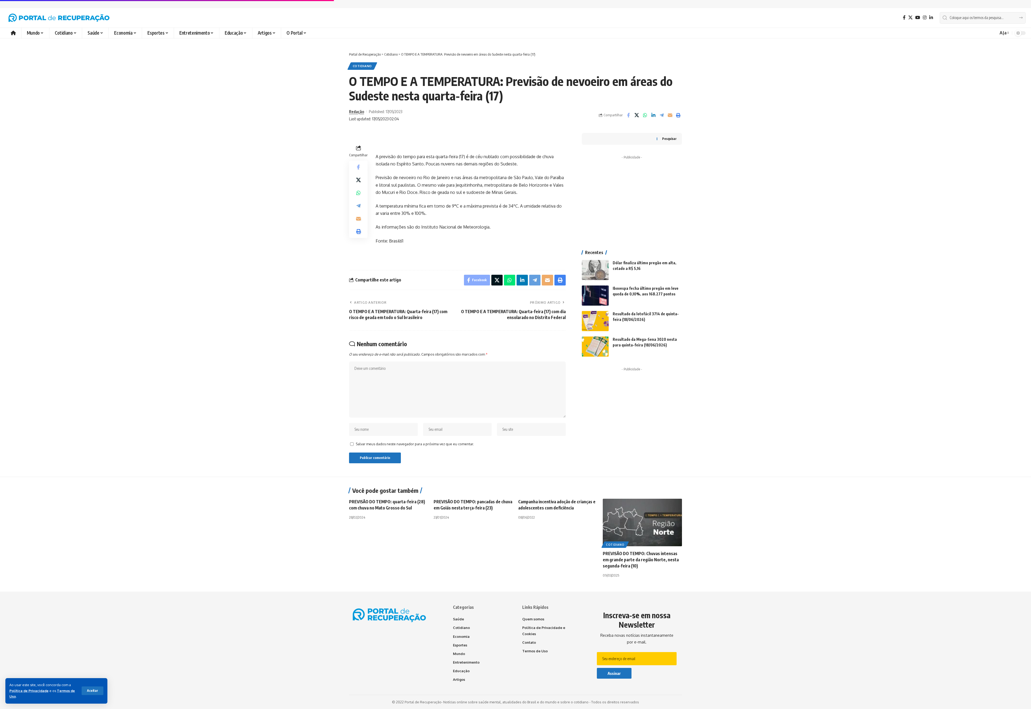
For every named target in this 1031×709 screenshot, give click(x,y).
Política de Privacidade (29, 691)
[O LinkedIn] (931, 17)
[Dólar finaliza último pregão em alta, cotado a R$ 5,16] (595, 270)
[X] (910, 17)
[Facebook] (904, 17)
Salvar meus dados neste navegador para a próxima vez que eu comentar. (415, 444)
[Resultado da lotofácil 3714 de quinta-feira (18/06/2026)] (595, 321)
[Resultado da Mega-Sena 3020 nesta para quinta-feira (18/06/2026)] (595, 347)
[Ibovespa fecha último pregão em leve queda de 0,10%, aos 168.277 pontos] (595, 295)
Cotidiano (362, 66)
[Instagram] (924, 17)
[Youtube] (917, 17)
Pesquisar (669, 139)
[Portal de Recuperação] (59, 17)
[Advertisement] (632, 195)
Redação (356, 111)
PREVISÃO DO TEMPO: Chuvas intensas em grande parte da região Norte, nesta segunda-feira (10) (641, 560)
